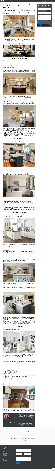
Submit (28, 465)
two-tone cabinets (23, 245)
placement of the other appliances (9, 136)
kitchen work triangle (28, 97)
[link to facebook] (3, 451)
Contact (38, 1)
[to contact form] (49, 1)
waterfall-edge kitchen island (23, 283)
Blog (41, 1)
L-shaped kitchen (27, 140)
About (36, 1)
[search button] (48, 1)
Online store (44, 1)
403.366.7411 (17, 1)
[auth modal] (51, 1)
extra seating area (27, 287)
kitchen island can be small (8, 323)
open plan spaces (9, 40)
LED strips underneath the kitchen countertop (22, 133)
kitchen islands (7, 214)
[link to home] (3, 1)
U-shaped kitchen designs (10, 70)
